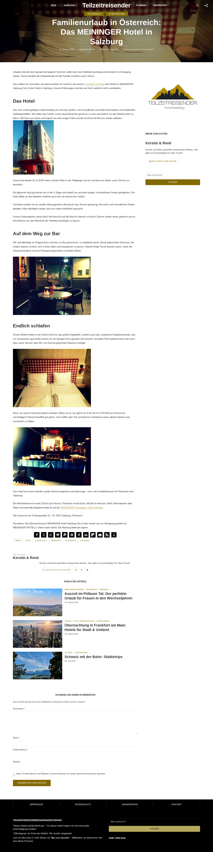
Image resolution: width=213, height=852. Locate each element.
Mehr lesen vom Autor (162, 161)
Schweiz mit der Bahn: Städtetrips (94, 657)
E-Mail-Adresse (20, 750)
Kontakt (177, 804)
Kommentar (19, 709)
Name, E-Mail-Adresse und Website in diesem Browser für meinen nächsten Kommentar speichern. (61, 774)
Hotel (28, 540)
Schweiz (68, 653)
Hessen (68, 621)
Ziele (53, 5)
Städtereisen (117, 14)
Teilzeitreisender (106, 5)
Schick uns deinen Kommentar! (138, 49)
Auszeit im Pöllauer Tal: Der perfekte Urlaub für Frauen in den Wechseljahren (98, 596)
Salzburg (85, 540)
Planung (141, 5)
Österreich (94, 14)
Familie (18, 540)
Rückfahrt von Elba (94, 84)
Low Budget (41, 540)
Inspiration (159, 5)
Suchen (172, 182)
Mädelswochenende (74, 589)
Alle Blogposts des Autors (56, 570)
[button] (36, 535)
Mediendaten (130, 804)
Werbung (104, 589)
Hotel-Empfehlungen (84, 621)
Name (16, 738)
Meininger (56, 540)
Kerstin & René (87, 49)
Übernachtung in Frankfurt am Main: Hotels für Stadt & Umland (95, 627)
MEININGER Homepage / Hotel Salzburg (81, 507)
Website (16, 762)
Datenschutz (83, 804)
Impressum (36, 804)
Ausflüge (69, 5)
